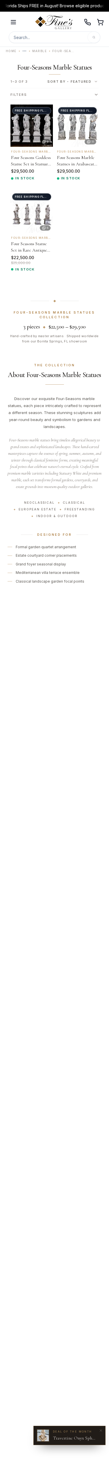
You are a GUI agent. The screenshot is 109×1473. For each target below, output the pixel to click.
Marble (39, 51)
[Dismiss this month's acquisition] (100, 1430)
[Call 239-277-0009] (87, 22)
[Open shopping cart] (100, 22)
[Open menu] (13, 22)
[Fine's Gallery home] (53, 22)
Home (11, 51)
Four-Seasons (64, 51)
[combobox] (73, 81)
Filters (18, 95)
